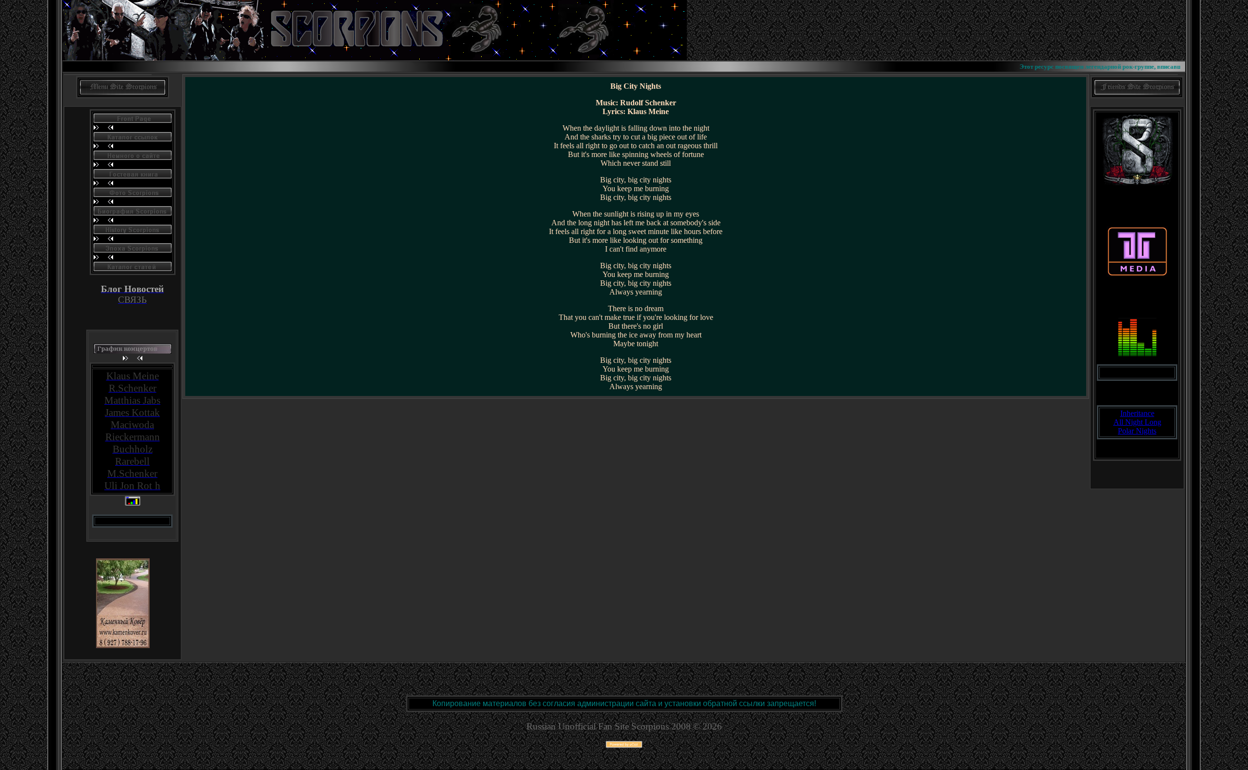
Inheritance (1137, 413)
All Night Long (1137, 422)
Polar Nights (1137, 431)
